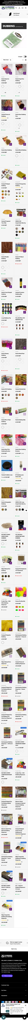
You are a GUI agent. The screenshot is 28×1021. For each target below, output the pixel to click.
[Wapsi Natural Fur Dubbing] (6, 559)
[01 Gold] (17, 359)
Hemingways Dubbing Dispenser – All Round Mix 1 (6, 743)
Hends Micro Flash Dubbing (6, 420)
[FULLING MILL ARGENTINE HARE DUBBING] (20, 525)
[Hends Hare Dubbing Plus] (20, 105)
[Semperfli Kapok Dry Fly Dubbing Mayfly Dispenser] (6, 792)
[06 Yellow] (6, 89)
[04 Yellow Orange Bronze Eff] (9, 86)
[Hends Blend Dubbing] (20, 140)
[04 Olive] (6, 893)
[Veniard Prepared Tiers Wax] (6, 211)
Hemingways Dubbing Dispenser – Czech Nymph (6, 858)
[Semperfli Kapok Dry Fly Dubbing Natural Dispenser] (6, 678)
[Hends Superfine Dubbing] (20, 69)
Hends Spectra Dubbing (5, 79)
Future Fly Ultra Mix (20, 601)
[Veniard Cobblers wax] (6, 465)
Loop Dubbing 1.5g (6, 318)
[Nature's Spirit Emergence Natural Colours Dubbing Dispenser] (20, 792)
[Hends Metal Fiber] (20, 344)
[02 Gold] (3, 264)
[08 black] (17, 235)
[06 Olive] (20, 232)
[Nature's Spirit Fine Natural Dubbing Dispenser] (6, 819)
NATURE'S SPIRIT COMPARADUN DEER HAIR (6, 774)
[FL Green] (17, 610)
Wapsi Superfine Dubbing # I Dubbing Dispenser (20, 858)
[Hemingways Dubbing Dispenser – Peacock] (20, 625)
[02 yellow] (23, 86)
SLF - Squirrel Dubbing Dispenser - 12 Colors (20, 887)
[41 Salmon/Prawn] (3, 367)
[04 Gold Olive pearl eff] (17, 125)
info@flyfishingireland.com (14, 1)
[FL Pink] (23, 610)
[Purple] (3, 127)
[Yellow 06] (6, 427)
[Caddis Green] (17, 328)
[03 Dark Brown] (23, 228)
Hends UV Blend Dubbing (19, 257)
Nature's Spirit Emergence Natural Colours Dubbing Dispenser (20, 804)
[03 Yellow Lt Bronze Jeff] (6, 86)
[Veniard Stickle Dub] (20, 379)
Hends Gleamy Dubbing (5, 354)
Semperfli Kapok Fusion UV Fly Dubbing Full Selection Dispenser (20, 831)
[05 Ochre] (3, 89)
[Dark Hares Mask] (6, 576)
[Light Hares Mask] (3, 579)
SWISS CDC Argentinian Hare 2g (20, 222)
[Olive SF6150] (20, 196)
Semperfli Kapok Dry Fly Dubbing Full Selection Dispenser (6, 716)
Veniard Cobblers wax (6, 474)
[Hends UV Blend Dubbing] (20, 247)
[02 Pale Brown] (20, 228)
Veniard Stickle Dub (20, 389)
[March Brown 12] (6, 395)
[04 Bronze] (9, 264)
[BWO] (6, 194)
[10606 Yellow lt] (17, 162)
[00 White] (17, 86)
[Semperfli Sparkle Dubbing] (6, 625)
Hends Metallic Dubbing (5, 257)
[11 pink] (20, 89)
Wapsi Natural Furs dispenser (6, 662)
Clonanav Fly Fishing (8, 1014)
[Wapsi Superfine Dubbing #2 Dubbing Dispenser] (6, 905)
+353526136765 (6, 2)
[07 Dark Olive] (23, 232)
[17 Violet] (3, 270)
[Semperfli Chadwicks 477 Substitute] (20, 559)
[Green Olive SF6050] (17, 196)
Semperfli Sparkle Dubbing (6, 635)
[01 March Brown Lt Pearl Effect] (17, 122)
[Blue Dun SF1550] (17, 193)
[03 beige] (17, 89)
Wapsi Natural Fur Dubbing (5, 569)
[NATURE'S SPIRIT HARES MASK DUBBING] (6, 525)
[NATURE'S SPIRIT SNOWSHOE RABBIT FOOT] (20, 732)
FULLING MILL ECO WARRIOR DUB (20, 318)
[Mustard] (23, 328)
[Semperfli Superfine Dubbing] (20, 174)
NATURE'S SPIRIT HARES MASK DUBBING (5, 536)
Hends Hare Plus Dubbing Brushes (5, 450)
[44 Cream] (23, 751)
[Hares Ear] (20, 328)
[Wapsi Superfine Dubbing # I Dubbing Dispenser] (20, 847)
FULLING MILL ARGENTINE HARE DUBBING (20, 536)
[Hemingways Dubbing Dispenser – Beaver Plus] (20, 678)
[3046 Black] (20, 159)
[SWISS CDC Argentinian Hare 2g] (20, 211)
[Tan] (6, 191)
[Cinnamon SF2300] (17, 199)
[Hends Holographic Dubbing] (6, 492)
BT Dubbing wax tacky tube (19, 475)
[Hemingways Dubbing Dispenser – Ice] (20, 705)
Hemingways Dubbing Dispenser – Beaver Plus (20, 689)
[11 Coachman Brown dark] (3, 364)
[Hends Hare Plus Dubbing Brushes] (6, 440)
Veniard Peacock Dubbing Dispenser (20, 662)
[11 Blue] (6, 267)
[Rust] (3, 197)
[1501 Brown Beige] (17, 159)
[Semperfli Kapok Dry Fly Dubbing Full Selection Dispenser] (6, 705)
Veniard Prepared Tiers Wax (5, 222)
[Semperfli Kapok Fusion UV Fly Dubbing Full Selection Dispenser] (20, 819)
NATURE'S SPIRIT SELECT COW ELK (5, 886)
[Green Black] (6, 127)
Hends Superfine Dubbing (19, 79)
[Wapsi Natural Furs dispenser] (6, 652)
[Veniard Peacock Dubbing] (6, 105)
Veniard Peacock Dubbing (5, 115)
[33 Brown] (17, 365)
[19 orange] (17, 92)
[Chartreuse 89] (6, 430)
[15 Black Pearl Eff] (23, 125)
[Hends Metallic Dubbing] (6, 247)
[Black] (23, 325)
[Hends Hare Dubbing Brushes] (20, 440)
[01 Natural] (17, 509)
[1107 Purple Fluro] (23, 156)
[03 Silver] (6, 264)
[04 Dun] (17, 232)
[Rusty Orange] (3, 194)
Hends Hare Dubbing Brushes (20, 450)
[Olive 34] (3, 398)
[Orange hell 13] (9, 427)
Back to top (14, 948)
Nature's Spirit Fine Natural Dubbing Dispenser (6, 830)
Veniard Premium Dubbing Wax (19, 293)
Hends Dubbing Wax (20, 419)
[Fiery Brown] (23, 395)
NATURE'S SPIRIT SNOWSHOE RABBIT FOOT (20, 743)
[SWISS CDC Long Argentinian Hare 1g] (20, 492)
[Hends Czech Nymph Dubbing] (6, 283)
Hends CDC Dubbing (6, 389)
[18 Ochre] (23, 89)
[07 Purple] (9, 89)
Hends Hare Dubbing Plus (20, 115)
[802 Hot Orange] (20, 156)
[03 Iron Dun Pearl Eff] (23, 122)
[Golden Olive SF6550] (23, 196)
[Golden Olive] (20, 395)
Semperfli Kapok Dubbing (5, 184)
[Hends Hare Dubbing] (6, 140)
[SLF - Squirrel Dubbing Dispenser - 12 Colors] (20, 876)
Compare (20, 56)
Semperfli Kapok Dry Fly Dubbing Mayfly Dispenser (6, 803)
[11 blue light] (3, 92)
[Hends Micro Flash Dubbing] (6, 410)
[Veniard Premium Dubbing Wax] (20, 283)
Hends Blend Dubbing (20, 150)
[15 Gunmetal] (9, 267)
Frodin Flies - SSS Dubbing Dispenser (20, 773)
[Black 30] (3, 395)
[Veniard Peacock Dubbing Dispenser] (20, 652)
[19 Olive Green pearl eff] (17, 128)
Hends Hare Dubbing (6, 150)
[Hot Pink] (20, 610)
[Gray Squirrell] (9, 576)
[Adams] (9, 191)
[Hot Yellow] (17, 613)
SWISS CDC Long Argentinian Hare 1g (20, 502)
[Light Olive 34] (3, 430)
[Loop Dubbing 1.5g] (6, 308)
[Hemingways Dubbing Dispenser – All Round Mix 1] (6, 732)
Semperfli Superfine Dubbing (20, 184)
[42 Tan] (20, 751)
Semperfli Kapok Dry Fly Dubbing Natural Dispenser (6, 689)
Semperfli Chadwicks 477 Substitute (20, 569)
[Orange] (6, 123)
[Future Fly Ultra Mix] (20, 591)
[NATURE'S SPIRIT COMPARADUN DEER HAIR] (6, 763)
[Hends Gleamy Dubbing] (6, 344)
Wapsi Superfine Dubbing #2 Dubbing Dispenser (6, 916)
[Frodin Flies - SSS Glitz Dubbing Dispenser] (6, 591)
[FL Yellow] (23, 607)
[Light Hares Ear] (17, 332)
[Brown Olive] (23, 544)
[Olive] (9, 127)
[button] (22, 7)
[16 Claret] (9, 364)
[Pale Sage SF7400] (23, 193)
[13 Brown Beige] (6, 364)
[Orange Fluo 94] (9, 430)
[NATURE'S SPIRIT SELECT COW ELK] (6, 876)
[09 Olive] (9, 361)
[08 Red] (17, 362)
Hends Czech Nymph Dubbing (6, 293)
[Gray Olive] (6, 544)
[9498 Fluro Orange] (23, 159)
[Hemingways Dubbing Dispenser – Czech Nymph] (6, 847)
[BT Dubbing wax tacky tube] (20, 465)
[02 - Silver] (6, 509)
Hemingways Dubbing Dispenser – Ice (20, 715)
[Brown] (20, 547)
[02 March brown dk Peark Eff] (20, 122)
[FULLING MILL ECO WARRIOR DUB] (20, 308)
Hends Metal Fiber (19, 353)
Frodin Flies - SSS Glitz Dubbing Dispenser (5, 602)
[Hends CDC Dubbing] (6, 379)
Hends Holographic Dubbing (6, 502)
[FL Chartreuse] (20, 607)
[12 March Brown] (20, 362)
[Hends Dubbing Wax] (20, 410)
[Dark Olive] (9, 123)
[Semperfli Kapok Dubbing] (6, 174)
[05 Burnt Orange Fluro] (6, 361)
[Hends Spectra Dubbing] (6, 69)
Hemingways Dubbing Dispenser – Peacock (20, 635)
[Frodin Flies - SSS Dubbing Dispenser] (20, 763)
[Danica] (9, 194)
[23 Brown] (9, 893)
